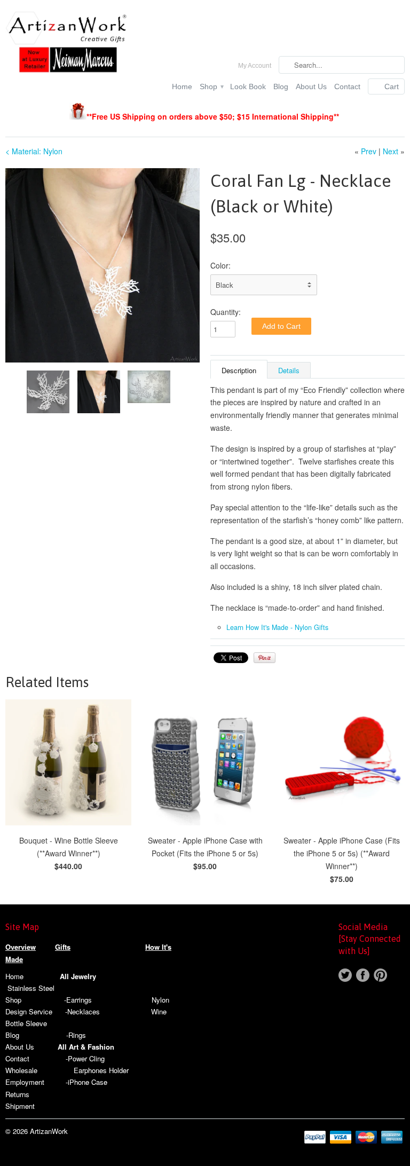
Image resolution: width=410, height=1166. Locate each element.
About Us (311, 86)
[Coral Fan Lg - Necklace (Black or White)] (102, 265)
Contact (347, 86)
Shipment (20, 1106)
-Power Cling (85, 1058)
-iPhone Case (86, 1082)
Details (288, 370)
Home (182, 86)
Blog (280, 86)
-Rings (76, 1035)
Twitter (345, 975)
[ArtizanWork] (68, 43)
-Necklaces (82, 1011)
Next (390, 151)
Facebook (362, 975)
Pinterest (380, 975)
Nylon (160, 1000)
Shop (211, 86)
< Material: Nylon (33, 151)
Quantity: (225, 311)
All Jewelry (78, 976)
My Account (254, 65)
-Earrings (78, 1000)
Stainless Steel (30, 988)
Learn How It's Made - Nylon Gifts (277, 627)
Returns (17, 1094)
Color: (220, 265)
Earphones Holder (101, 1070)
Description (239, 370)
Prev (368, 151)
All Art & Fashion (86, 1047)
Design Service (28, 1011)
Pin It (264, 657)
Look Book (248, 86)
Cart (391, 86)
